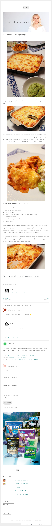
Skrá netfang (7, 402)
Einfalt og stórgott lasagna (21, 494)
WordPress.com (37, 520)
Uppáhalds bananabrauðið (21, 480)
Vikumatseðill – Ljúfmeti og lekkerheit (17, 357)
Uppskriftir (18, 487)
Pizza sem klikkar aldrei (21, 490)
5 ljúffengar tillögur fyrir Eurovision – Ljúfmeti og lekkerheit (23, 359)
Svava (13, 36)
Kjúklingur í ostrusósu (7, 299)
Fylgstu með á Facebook (10, 385)
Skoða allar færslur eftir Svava (17, 292)
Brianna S (10, 365)
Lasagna (15, 284)
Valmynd (27, 7)
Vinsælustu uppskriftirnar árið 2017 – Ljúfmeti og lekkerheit (23, 356)
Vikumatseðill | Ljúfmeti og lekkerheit (17, 337)
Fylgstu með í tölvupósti (10, 395)
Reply (4, 318)
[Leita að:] (9, 470)
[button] (26, 69)
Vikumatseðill (46, 299)
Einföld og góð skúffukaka (21, 483)
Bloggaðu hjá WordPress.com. (19, 520)
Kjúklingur (9, 284)
